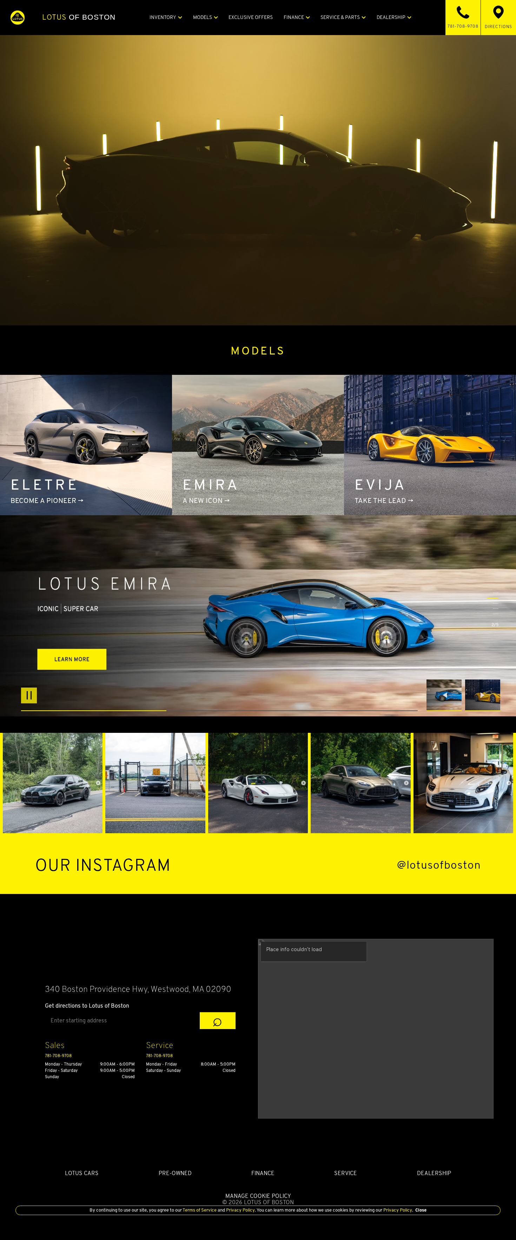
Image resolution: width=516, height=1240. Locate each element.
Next (483, 695)
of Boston (78, 17)
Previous (446, 695)
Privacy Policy (240, 1210)
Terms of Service (200, 1210)
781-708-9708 (58, 1055)
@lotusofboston (439, 864)
